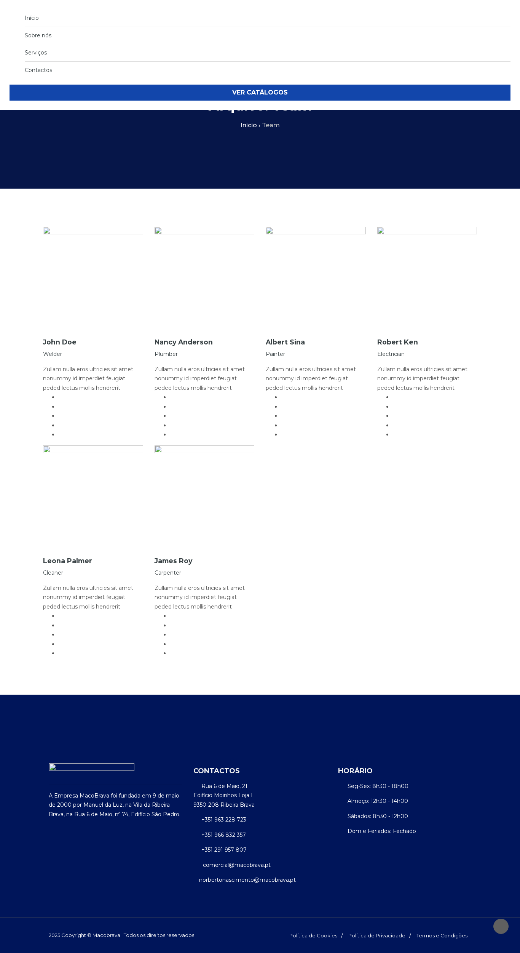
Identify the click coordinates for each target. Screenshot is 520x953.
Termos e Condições (441, 935)
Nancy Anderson (184, 342)
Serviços (36, 52)
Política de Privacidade (376, 935)
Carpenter (168, 572)
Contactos (38, 70)
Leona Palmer (67, 561)
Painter (275, 354)
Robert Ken (397, 342)
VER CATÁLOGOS (260, 92)
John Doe (60, 342)
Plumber (166, 354)
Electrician (391, 354)
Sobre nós (38, 35)
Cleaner (53, 572)
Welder (52, 354)
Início (32, 17)
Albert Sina (285, 342)
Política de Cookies (313, 935)
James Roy (173, 561)
